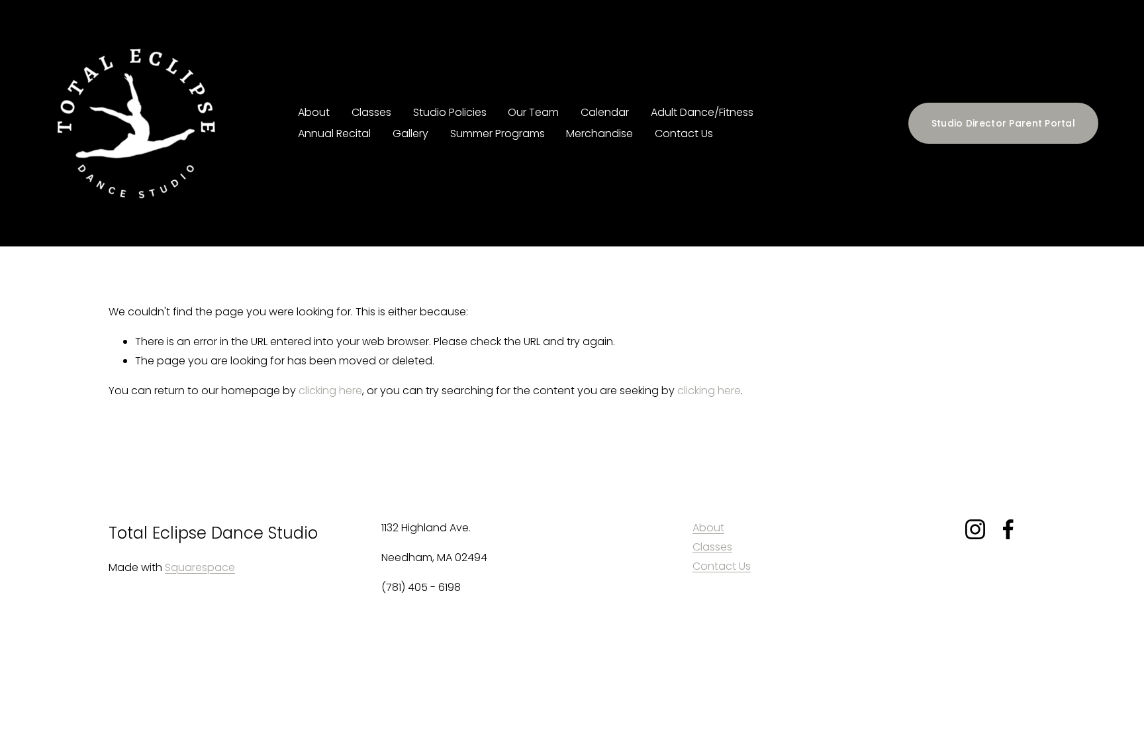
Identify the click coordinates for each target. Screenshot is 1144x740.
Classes (712, 547)
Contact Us (684, 133)
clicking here (330, 390)
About (314, 112)
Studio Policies (450, 112)
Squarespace (200, 567)
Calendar (605, 112)
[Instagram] (975, 529)
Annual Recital (334, 133)
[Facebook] (1008, 529)
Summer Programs (497, 133)
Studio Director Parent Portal (1003, 123)
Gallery (410, 133)
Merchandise (599, 133)
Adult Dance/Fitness (702, 112)
